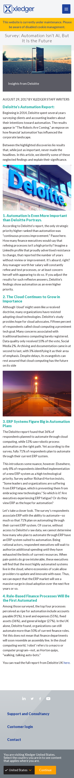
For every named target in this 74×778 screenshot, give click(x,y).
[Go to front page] (19, 9)
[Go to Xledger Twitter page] (32, 699)
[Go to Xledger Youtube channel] (48, 699)
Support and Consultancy (28, 714)
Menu (66, 9)
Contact (14, 739)
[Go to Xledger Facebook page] (40, 699)
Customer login (20, 726)
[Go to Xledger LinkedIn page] (24, 699)
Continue (45, 770)
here (67, 663)
